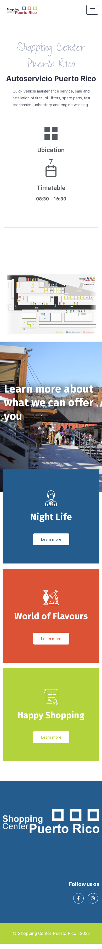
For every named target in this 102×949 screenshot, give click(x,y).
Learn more (51, 539)
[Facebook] (78, 898)
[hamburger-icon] (92, 10)
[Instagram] (93, 898)
